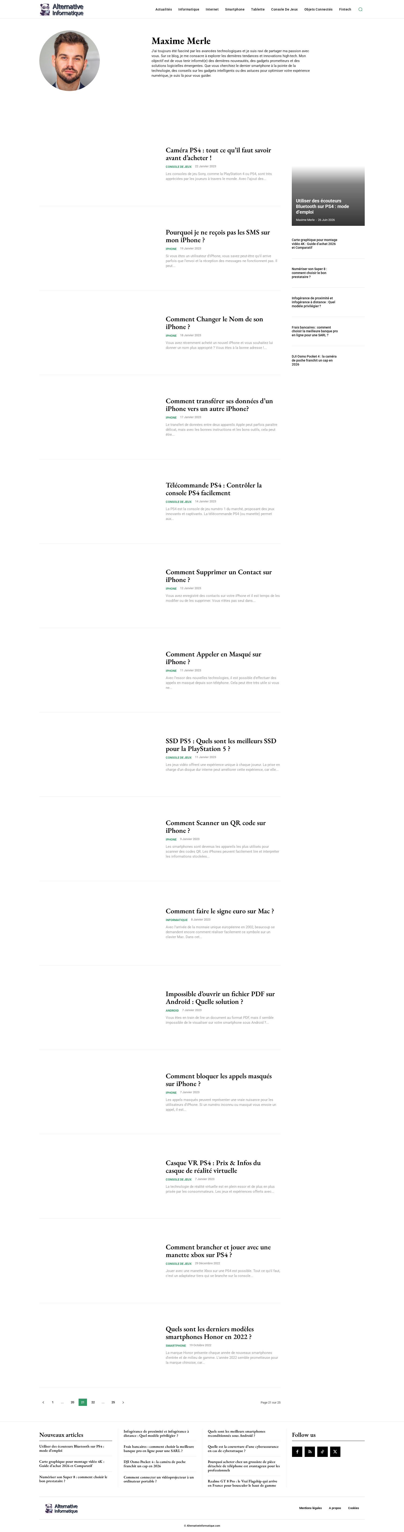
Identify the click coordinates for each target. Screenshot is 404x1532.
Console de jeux (178, 166)
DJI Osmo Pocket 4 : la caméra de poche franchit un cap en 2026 (314, 360)
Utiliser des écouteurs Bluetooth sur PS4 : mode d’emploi (322, 206)
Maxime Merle (305, 220)
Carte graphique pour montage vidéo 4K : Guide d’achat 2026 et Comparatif (314, 244)
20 (72, 1402)
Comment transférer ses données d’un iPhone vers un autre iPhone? (219, 404)
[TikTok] (322, 1452)
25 (113, 1402)
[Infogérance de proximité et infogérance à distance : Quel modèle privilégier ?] (354, 302)
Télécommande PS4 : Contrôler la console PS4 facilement (214, 488)
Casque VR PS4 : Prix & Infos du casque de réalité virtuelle (213, 1166)
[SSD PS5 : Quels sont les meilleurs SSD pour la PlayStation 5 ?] (99, 754)
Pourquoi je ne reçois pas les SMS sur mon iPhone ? (218, 235)
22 (93, 1402)
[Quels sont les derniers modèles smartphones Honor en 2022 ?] (99, 1345)
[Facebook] (297, 1452)
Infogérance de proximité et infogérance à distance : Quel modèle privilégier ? (313, 302)
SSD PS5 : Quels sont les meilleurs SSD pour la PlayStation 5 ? (221, 744)
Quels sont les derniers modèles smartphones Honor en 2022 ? (210, 1332)
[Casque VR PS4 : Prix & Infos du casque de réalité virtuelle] (99, 1176)
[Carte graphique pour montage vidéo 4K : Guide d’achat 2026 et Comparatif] (354, 244)
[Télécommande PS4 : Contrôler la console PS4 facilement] (99, 501)
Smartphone (176, 1345)
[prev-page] (43, 1402)
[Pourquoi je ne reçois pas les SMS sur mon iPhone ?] (99, 248)
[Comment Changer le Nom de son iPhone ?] (99, 332)
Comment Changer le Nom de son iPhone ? (214, 322)
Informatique (177, 920)
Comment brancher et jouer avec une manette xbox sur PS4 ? (218, 1250)
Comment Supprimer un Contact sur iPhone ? (219, 575)
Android (172, 1010)
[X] (335, 1452)
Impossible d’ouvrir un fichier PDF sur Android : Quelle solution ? (220, 997)
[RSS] (310, 1452)
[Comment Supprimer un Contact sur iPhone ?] (99, 585)
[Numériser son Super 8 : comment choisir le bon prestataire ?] (354, 273)
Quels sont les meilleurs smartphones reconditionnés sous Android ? (236, 1433)
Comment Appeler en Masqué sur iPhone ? (213, 657)
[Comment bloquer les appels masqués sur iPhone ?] (99, 1092)
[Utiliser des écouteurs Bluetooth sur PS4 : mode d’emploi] (328, 177)
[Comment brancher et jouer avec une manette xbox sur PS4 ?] (99, 1261)
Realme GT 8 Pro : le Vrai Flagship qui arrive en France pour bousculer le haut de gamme (242, 1483)
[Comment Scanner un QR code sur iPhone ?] (99, 839)
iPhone (171, 249)
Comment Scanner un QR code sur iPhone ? (216, 826)
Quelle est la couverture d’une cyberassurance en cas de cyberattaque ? (243, 1448)
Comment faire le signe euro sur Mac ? (220, 910)
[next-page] (123, 1402)
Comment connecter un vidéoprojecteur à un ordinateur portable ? (159, 1479)
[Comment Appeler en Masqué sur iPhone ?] (99, 670)
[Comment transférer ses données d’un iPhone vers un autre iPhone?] (99, 417)
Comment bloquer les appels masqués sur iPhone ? (219, 1079)
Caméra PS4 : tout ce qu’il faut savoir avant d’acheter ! (218, 153)
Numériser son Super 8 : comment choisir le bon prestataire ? (309, 273)
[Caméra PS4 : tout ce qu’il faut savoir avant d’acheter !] (99, 164)
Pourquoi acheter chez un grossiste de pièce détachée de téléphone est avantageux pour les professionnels (244, 1465)
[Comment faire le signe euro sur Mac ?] (99, 923)
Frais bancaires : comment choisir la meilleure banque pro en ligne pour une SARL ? (315, 331)
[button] (360, 9)
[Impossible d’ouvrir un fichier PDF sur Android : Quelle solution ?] (99, 1007)
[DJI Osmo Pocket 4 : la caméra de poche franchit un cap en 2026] (354, 361)
